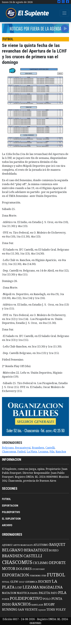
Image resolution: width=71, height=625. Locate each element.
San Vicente (28, 609)
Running (9, 609)
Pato (54, 593)
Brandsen (38, 447)
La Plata (32, 451)
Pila (52, 451)
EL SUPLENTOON (11, 518)
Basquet (57, 544)
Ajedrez (7, 544)
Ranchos (61, 451)
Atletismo (41, 545)
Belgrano (8, 447)
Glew (14, 581)
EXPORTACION (10, 505)
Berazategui (23, 447)
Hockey (44, 581)
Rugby (49, 604)
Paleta (44, 593)
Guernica (31, 581)
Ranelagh (37, 604)
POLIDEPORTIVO (11, 512)
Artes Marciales (23, 544)
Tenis (50, 609)
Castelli (50, 447)
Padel (34, 593)
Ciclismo (40, 563)
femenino (35, 575)
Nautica (23, 593)
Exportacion (15, 575)
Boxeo (54, 550)
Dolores (24, 568)
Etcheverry (38, 569)
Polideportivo (26, 598)
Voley (61, 609)
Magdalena (51, 587)
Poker (5, 599)
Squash (42, 610)
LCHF (18, 587)
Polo (47, 599)
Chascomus (9, 451)
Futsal (6, 581)
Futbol (21, 451)
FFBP (43, 575)
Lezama (43, 451)
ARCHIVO (7, 525)
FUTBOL (6, 499)
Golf (21, 581)
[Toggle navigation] (64, 13)
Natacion (9, 593)
